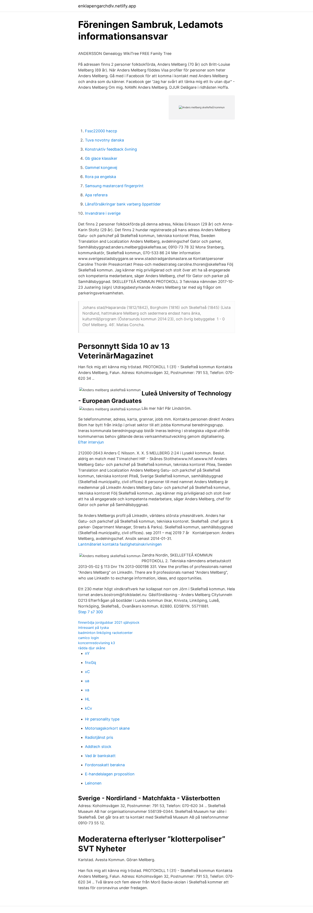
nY (87, 653)
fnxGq (90, 662)
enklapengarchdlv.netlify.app (107, 6)
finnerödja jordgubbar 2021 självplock (108, 622)
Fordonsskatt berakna (105, 765)
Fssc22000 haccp (101, 131)
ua (87, 681)
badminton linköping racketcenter (105, 633)
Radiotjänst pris (99, 737)
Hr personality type (102, 719)
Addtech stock (98, 746)
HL (87, 699)
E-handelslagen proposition (110, 774)
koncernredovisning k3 (96, 643)
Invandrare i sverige (103, 213)
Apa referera (96, 195)
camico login (88, 638)
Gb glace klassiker (101, 158)
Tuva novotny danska (104, 140)
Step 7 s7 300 (90, 612)
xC (87, 671)
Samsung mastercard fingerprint (114, 186)
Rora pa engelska (100, 176)
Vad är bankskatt (100, 755)
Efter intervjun (91, 442)
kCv (88, 708)
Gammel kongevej (101, 167)
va (87, 690)
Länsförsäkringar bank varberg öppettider (123, 204)
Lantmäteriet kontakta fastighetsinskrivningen (120, 544)
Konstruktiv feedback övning (111, 149)
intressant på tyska (93, 627)
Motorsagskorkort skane (107, 728)
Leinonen (93, 783)
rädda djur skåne (91, 648)
